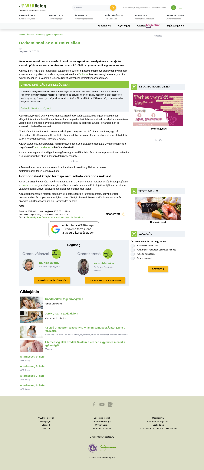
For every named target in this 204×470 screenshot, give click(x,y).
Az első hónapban (146, 254)
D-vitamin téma (48, 217)
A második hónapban (147, 245)
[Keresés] (113, 8)
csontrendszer (28, 185)
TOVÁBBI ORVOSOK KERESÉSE (105, 280)
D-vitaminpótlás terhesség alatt (35, 108)
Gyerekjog (124, 25)
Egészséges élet (176, 25)
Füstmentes (104, 25)
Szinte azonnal (144, 258)
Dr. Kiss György (49, 262)
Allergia (141, 25)
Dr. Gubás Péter (104, 263)
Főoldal (22, 34)
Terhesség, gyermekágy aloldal (49, 34)
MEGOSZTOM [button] (113, 214)
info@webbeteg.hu (105, 437)
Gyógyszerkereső (141, 8)
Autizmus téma (62, 217)
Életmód (30, 34)
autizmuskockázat (44, 147)
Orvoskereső (127, 8)
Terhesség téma (34, 217)
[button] (28, 18)
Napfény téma (76, 217)
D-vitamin (83, 74)
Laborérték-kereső (158, 8)
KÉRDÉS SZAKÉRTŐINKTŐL (52, 280)
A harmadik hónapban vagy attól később (156, 249)
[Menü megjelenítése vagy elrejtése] (180, 8)
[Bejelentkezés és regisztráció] (173, 7)
